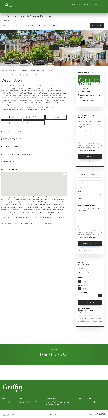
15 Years (90, 272)
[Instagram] (94, 402)
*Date (79, 191)
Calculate (90, 302)
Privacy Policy (92, 150)
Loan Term (82, 269)
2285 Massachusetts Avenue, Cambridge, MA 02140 (58, 403)
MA (15, 223)
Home (3, 223)
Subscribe (90, 157)
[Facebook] (90, 402)
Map (79, 402)
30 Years (82, 272)
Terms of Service (85, 250)
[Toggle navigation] (99, 4)
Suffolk (19, 223)
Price (80, 277)
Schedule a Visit (95, 174)
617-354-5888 (88, 4)
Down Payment (83, 285)
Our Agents (87, 102)
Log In (79, 4)
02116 (31, 223)
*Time (80, 198)
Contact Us (81, 102)
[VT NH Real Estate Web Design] (97, 414)
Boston (25, 223)
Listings (9, 223)
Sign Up (72, 4)
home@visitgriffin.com (28, 402)
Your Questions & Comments (86, 205)
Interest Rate (82, 292)
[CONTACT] (97, 25)
